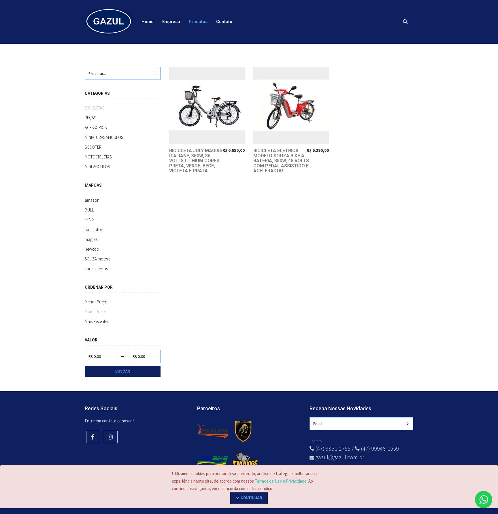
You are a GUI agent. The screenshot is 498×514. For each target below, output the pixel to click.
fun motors (94, 229)
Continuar (251, 498)
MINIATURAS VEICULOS (104, 137)
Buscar (122, 371)
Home (148, 21)
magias (91, 239)
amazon (92, 200)
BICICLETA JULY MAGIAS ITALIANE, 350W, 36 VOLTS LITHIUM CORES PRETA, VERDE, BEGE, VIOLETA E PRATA (195, 160)
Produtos (198, 21)
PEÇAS (90, 117)
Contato (224, 21)
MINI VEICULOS (97, 166)
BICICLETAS (94, 108)
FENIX (89, 219)
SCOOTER (93, 147)
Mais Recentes (97, 321)
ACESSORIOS (96, 127)
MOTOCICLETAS (98, 157)
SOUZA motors (97, 259)
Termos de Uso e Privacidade (281, 481)
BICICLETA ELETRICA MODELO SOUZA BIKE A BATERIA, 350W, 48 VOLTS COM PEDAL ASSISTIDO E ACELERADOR (281, 160)
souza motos (96, 268)
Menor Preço (96, 302)
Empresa (171, 21)
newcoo (92, 249)
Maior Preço (95, 311)
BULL (89, 210)
